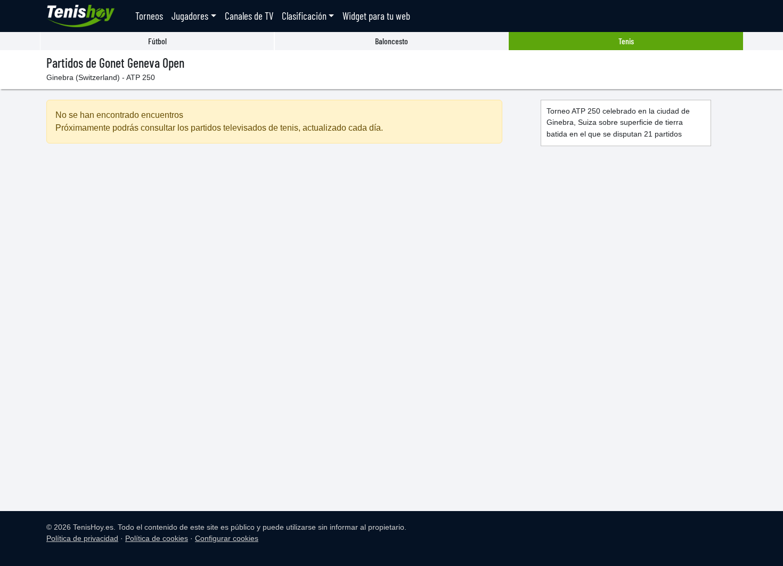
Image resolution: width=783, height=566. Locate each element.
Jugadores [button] (190, 16)
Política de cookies (156, 538)
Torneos (149, 16)
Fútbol (157, 41)
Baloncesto (391, 41)
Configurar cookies (226, 538)
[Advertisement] (274, 243)
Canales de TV (249, 16)
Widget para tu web (376, 16)
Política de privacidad (82, 538)
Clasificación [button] (304, 16)
